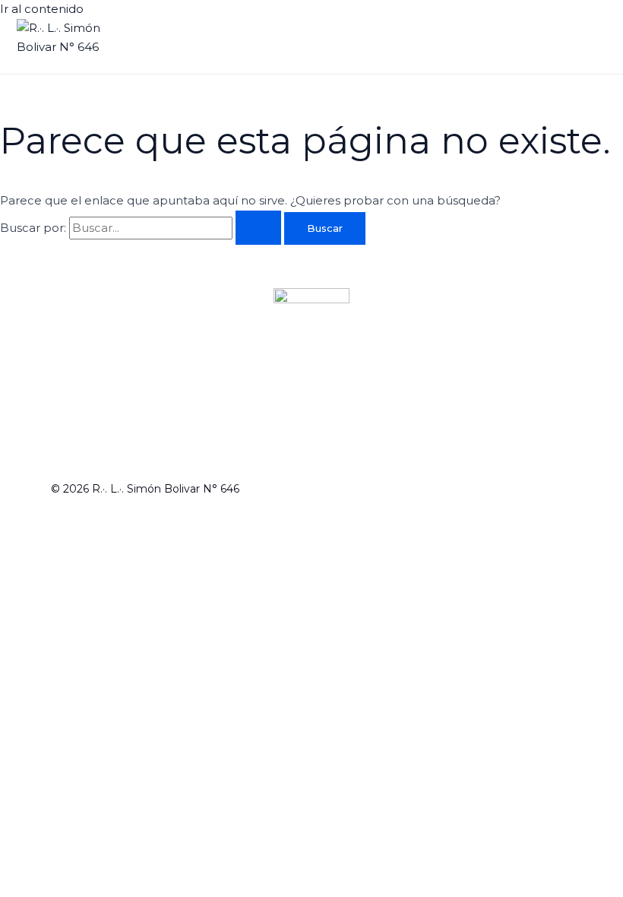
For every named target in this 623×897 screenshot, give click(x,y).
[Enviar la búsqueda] (258, 228)
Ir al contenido (42, 9)
